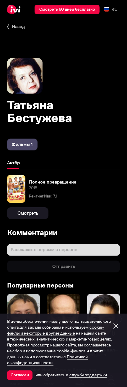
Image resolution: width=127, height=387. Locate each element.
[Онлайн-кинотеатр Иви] (15, 9)
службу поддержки (88, 374)
